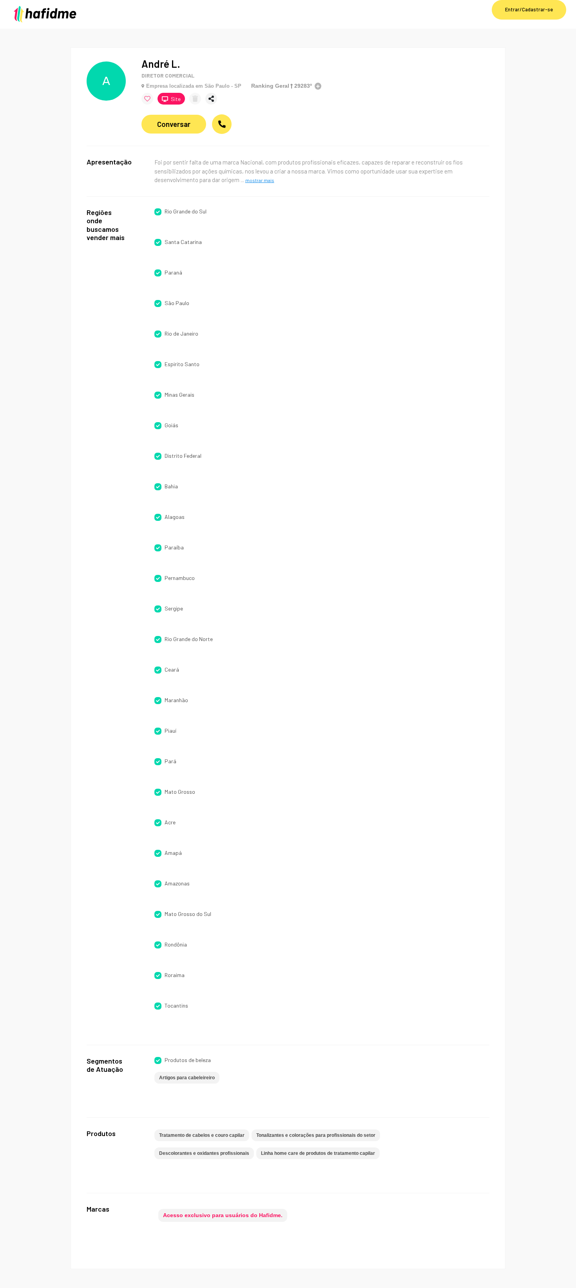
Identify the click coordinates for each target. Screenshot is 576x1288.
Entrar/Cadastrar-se (529, 9)
